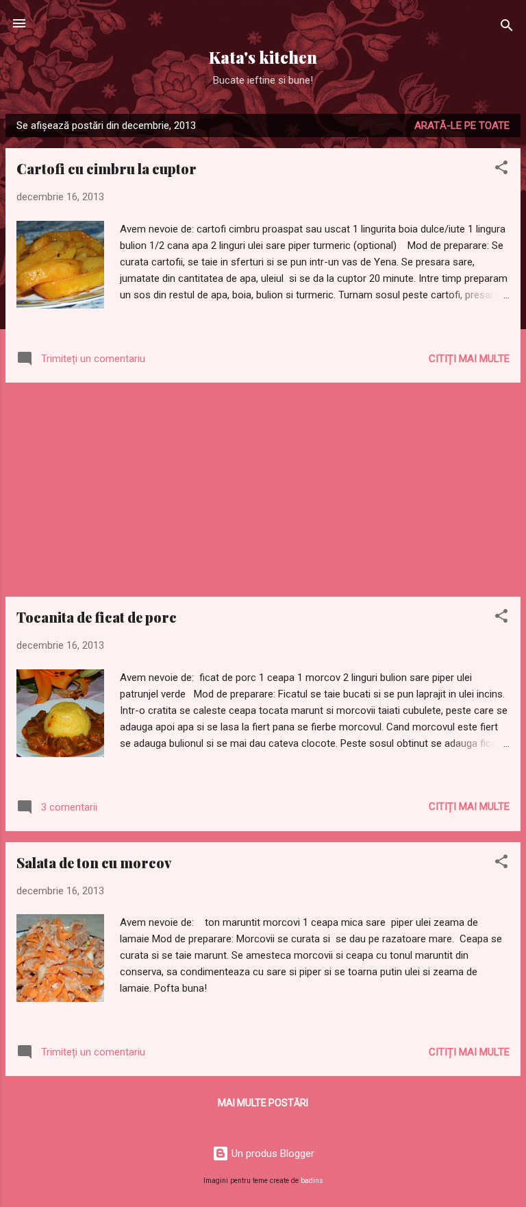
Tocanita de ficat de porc (96, 617)
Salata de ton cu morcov (93, 862)
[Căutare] (507, 28)
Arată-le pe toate (462, 125)
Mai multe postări (263, 1102)
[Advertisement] (263, 490)
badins (312, 1180)
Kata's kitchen (263, 57)
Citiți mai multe (469, 358)
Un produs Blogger (271, 1153)
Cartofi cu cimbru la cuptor (106, 168)
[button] (501, 169)
